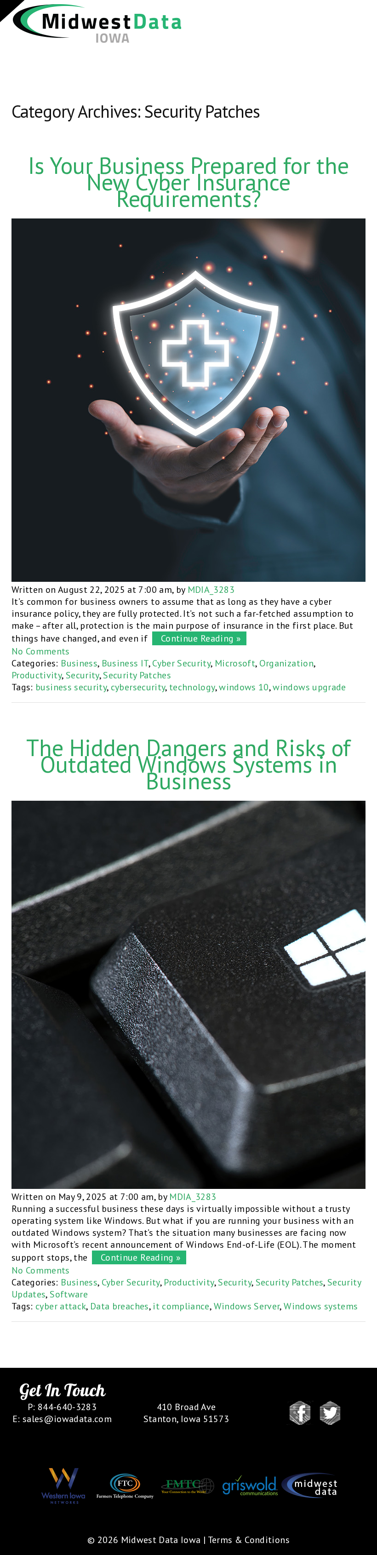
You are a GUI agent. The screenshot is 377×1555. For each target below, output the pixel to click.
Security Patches (137, 675)
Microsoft (235, 663)
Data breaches (119, 1306)
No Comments (40, 651)
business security (71, 687)
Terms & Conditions (249, 1540)
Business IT (125, 663)
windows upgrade (309, 687)
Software (69, 1294)
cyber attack (60, 1306)
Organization (286, 663)
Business (79, 663)
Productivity (36, 675)
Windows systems (321, 1306)
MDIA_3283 (211, 590)
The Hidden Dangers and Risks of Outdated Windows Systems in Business (188, 764)
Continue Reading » (198, 638)
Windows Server (247, 1306)
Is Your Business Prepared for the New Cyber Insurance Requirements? (188, 181)
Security (82, 675)
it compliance (181, 1306)
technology (192, 687)
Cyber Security (181, 663)
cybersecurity (138, 687)
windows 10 (244, 687)
